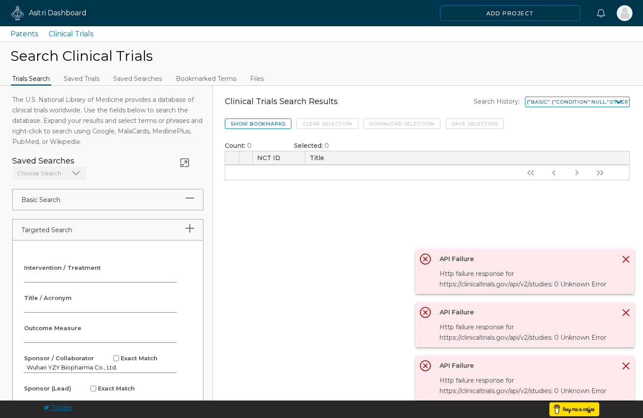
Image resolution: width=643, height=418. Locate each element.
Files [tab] (257, 79)
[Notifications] (601, 13)
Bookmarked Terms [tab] (206, 79)
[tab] (189, 198)
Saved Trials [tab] (81, 79)
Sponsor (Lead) (79, 388)
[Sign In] (625, 13)
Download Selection (401, 124)
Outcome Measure (52, 327)
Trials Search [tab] (31, 79)
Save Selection (474, 124)
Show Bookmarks (258, 124)
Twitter (61, 407)
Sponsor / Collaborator (90, 358)
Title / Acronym (48, 297)
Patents (24, 34)
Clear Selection (327, 124)
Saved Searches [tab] (137, 79)
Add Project (510, 13)
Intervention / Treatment (62, 267)
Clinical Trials (71, 34)
